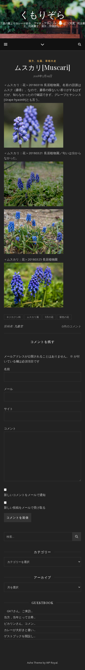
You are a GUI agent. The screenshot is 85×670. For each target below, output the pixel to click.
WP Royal (52, 662)
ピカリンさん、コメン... (19, 623)
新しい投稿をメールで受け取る (24, 507)
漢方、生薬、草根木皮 (42, 61)
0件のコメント (71, 326)
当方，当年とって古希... (19, 617)
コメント (10, 428)
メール (8, 389)
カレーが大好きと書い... (19, 630)
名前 (7, 369)
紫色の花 (64, 317)
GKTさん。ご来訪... (18, 611)
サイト (8, 409)
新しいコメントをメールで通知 (24, 495)
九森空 (18, 326)
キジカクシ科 (14, 317)
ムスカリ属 (33, 317)
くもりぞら (42, 14)
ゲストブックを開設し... (19, 636)
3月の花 (49, 317)
